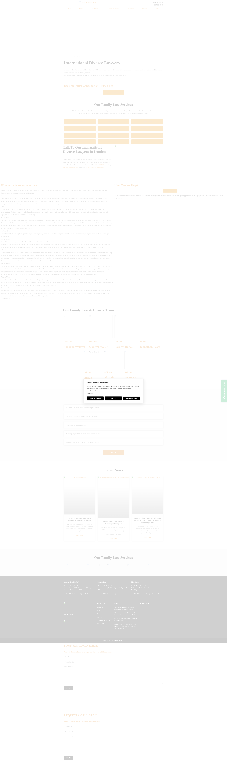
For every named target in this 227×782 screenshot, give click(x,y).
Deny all (113, 398)
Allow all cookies (95, 398)
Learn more (90, 393)
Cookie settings (131, 398)
